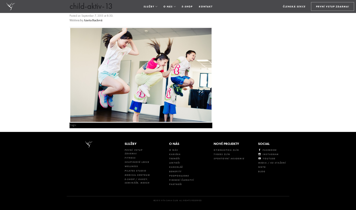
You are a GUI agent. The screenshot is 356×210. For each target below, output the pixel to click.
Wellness (131, 166)
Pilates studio (135, 170)
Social (264, 144)
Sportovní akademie (229, 158)
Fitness (130, 157)
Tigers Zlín (222, 154)
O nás (168, 6)
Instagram (271, 154)
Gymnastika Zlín (226, 150)
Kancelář (176, 167)
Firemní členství (181, 180)
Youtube (269, 158)
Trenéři (174, 158)
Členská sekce (294, 6)
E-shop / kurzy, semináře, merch (137, 181)
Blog (261, 171)
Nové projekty (226, 144)
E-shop (187, 6)
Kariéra (174, 154)
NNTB (262, 167)
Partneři (175, 184)
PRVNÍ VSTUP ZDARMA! (332, 6)
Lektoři (174, 162)
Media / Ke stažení (272, 162)
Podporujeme (179, 175)
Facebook (270, 150)
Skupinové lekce (137, 162)
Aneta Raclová (93, 20)
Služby (149, 6)
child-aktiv (84, 125)
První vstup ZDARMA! (134, 152)
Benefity (175, 171)
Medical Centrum (137, 175)
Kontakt (205, 6)
